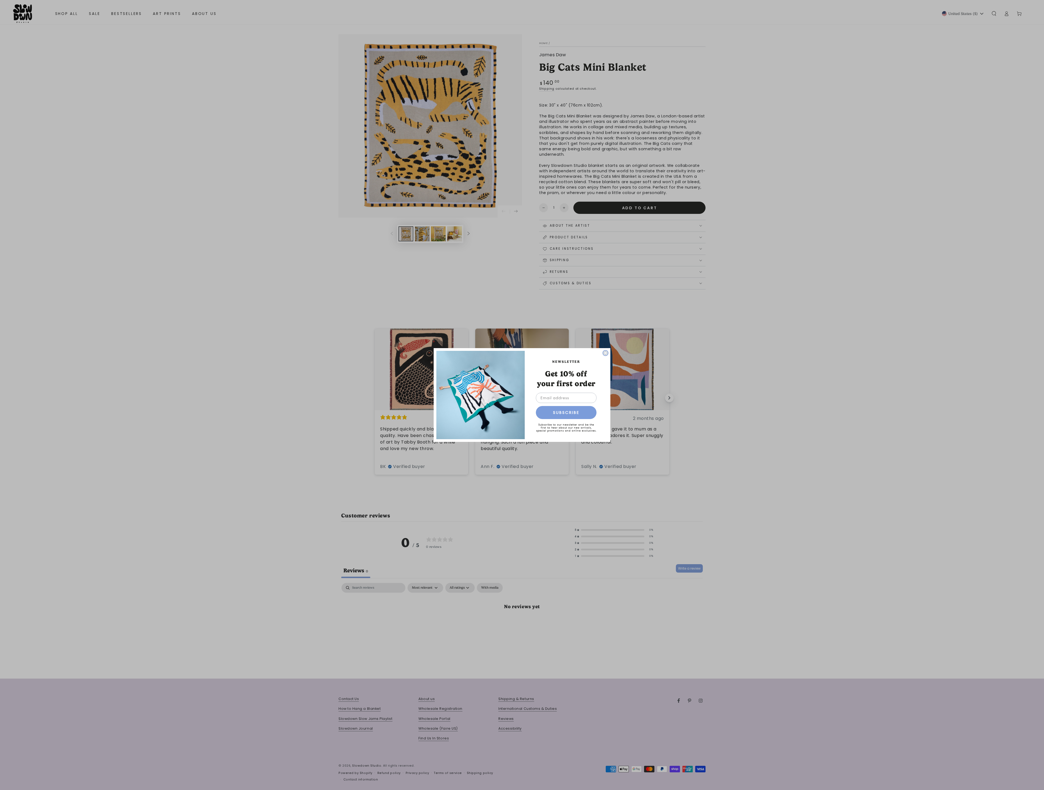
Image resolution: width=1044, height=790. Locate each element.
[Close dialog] (605, 353)
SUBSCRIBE (566, 412)
